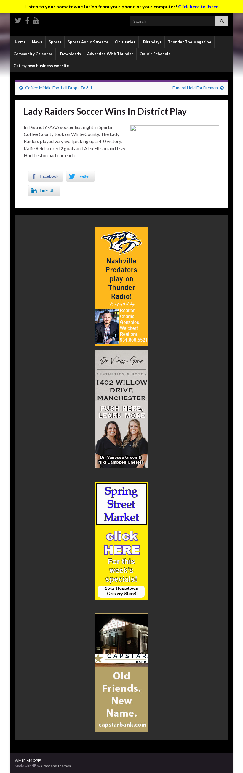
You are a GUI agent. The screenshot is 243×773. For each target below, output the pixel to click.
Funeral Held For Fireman (195, 87)
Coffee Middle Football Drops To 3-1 (58, 87)
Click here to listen (198, 6)
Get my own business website (41, 65)
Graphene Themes (56, 766)
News (37, 42)
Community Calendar (32, 53)
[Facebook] (27, 19)
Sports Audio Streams (88, 42)
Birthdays (152, 42)
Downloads (70, 53)
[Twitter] (18, 19)
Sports (55, 42)
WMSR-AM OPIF (28, 760)
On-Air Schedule (155, 53)
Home (20, 42)
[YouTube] (36, 19)
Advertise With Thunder (110, 53)
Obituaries (125, 42)
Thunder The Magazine (189, 42)
